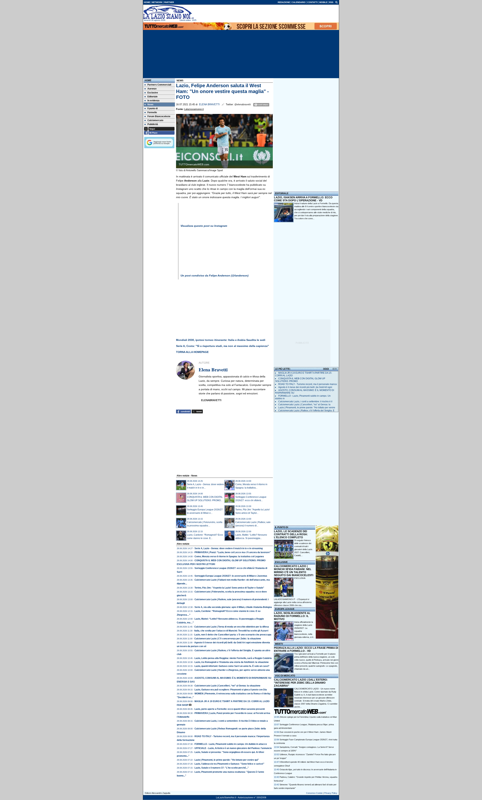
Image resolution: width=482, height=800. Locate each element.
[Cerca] (336, 2)
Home (148, 80)
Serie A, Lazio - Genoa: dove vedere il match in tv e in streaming (228, 548)
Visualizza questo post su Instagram (204, 225)
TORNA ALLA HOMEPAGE (192, 351)
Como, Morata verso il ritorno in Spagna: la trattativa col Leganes (229, 556)
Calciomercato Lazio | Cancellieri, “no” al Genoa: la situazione (227, 685)
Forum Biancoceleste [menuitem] (158, 116)
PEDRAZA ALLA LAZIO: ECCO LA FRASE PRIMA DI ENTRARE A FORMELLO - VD (306, 649)
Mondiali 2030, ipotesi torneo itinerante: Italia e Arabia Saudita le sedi (220, 339)
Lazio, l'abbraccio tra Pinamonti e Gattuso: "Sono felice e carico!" (229, 764)
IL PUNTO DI (281, 527)
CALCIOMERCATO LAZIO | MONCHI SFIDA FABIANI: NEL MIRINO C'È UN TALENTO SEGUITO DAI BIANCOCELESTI (293, 571)
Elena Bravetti (209, 104)
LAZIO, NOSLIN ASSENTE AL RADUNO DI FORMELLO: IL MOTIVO (292, 616)
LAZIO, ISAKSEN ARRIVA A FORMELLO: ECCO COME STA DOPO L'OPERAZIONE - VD (303, 199)
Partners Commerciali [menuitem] (159, 84)
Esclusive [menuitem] (152, 92)
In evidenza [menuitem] (153, 100)
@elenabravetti (242, 104)
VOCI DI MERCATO (285, 675)
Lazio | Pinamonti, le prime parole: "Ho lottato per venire (306, 407)
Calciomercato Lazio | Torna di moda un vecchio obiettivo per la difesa (231, 626)
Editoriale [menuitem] (152, 96)
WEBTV (279, 644)
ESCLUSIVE (281, 562)
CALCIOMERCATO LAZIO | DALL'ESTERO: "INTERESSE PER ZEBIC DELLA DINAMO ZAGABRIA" (301, 682)
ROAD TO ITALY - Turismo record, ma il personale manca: (307, 384)
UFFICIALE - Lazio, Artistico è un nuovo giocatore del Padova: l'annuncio (233, 748)
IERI (335, 369)
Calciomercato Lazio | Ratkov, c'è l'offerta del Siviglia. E (306, 410)
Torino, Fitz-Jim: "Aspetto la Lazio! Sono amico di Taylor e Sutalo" (229, 587)
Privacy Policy (330, 793)
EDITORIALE (281, 193)
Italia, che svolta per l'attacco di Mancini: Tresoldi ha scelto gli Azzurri (231, 630)
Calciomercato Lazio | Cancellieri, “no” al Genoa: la (304, 404)
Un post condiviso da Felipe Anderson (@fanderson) (215, 275)
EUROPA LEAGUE (284, 609)
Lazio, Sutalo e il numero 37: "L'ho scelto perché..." (221, 767)
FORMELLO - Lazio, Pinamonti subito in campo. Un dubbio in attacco (230, 744)
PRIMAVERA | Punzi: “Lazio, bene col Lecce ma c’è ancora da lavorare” (232, 552)
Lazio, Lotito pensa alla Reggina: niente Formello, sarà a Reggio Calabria (233, 658)
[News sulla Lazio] (168, 12)
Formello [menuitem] (152, 112)
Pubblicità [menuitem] (152, 124)
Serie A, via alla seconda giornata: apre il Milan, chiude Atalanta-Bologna (233, 607)
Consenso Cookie (314, 793)
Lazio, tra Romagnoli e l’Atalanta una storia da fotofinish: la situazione (231, 662)
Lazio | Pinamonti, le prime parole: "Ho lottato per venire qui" (226, 760)
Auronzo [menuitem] (151, 88)
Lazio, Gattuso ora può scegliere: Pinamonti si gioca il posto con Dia (230, 689)
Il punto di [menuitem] (152, 108)
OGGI (326, 369)
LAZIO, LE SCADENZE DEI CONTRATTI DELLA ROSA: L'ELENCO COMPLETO (291, 534)
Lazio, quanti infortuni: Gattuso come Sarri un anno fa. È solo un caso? (231, 666)
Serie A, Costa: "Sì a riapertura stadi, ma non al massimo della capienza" (222, 345)
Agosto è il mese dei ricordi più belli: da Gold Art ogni (305, 387)
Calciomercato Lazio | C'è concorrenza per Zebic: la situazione (227, 638)
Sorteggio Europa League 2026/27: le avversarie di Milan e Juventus (230, 576)
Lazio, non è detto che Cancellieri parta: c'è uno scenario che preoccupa (232, 634)
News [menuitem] (150, 104)
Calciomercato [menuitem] (155, 120)
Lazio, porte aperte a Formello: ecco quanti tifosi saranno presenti (229, 709)
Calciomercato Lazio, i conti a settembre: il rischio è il (305, 401)
